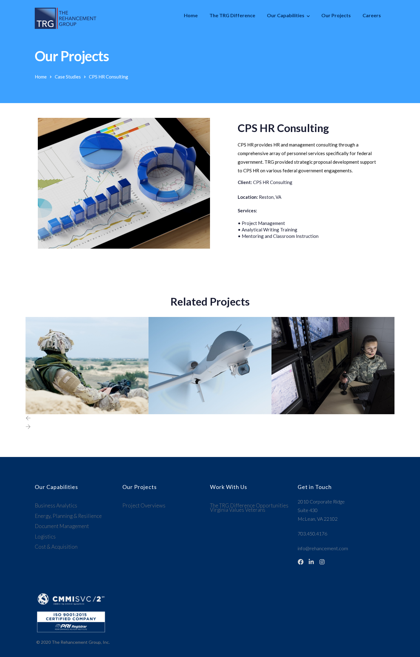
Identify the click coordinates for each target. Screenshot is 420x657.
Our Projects (336, 15)
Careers (372, 15)
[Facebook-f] (300, 562)
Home (191, 15)
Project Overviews (143, 505)
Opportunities (272, 505)
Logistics (45, 536)
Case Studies (68, 76)
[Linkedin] (311, 562)
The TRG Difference (232, 15)
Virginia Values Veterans (237, 510)
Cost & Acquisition (56, 546)
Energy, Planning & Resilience (68, 516)
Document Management (62, 526)
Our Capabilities (285, 15)
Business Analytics (56, 505)
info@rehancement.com (323, 548)
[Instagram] (322, 562)
